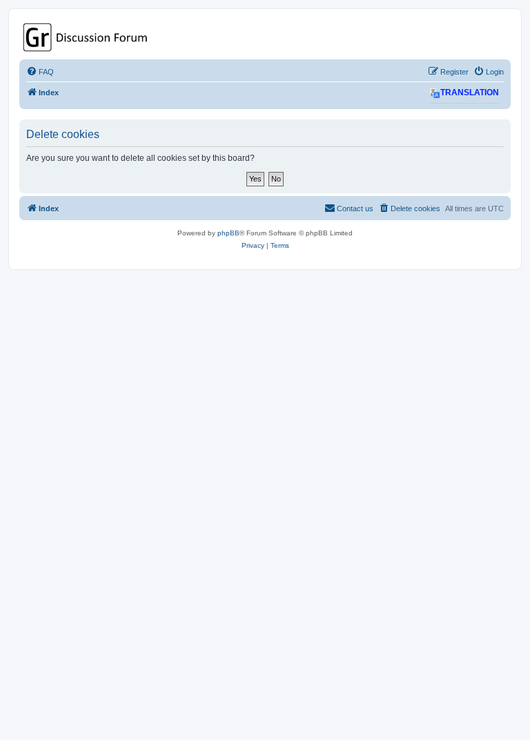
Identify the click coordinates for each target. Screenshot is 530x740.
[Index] (265, 37)
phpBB (228, 233)
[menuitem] (40, 72)
